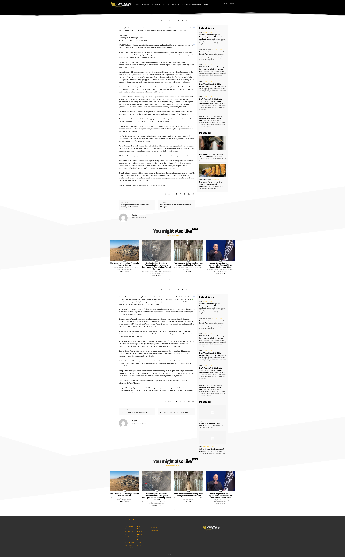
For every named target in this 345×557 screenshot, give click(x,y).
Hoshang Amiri (156, 275)
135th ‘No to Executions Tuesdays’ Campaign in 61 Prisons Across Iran (212, 69)
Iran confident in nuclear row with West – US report (176, 206)
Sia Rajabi (188, 271)
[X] (233, 11)
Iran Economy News (205, 49)
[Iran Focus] (121, 4)
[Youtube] (133, 519)
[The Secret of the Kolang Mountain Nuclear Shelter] (124, 250)
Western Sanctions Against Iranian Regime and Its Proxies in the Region (212, 37)
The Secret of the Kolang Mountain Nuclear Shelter (124, 264)
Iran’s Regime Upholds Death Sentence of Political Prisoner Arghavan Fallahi (210, 101)
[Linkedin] (182, 20)
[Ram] (124, 218)
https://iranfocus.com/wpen (139, 217)
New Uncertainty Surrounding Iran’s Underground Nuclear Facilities (188, 264)
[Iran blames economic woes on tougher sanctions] (212, 143)
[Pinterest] (178, 20)
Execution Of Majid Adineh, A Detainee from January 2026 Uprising (210, 118)
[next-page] (174, 279)
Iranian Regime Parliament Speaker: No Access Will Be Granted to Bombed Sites (220, 265)
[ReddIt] (186, 20)
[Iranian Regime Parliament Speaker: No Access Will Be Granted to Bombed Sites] (220, 250)
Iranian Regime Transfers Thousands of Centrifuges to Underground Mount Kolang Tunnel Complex (156, 266)
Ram (134, 215)
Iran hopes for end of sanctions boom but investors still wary (211, 184)
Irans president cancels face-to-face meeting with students (135, 206)
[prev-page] (170, 279)
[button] (217, 3)
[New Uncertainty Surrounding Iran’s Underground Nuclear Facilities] (188, 250)
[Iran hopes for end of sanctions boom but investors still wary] (212, 170)
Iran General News (205, 152)
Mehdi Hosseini (124, 271)
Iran (200, 32)
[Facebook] (230, 11)
